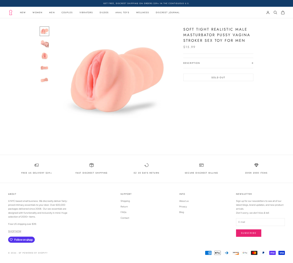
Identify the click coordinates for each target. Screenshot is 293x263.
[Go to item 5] (44, 80)
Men (52, 12)
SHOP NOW (14, 231)
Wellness (142, 12)
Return (124, 206)
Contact (125, 218)
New (23, 12)
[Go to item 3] (44, 55)
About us (184, 201)
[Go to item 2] (44, 43)
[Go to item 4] (44, 68)
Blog (181, 212)
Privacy (183, 206)
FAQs (123, 212)
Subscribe (248, 233)
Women (37, 12)
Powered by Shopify (35, 253)
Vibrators (86, 12)
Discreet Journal (168, 12)
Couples (67, 12)
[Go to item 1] (44, 31)
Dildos (104, 12)
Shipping (125, 201)
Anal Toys (122, 12)
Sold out (218, 77)
